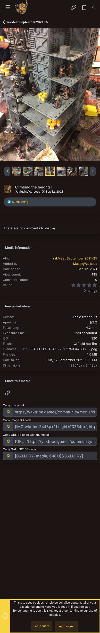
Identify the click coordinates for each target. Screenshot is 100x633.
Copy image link (14, 405)
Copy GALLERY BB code (19, 449)
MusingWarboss (29, 191)
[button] (7, 7)
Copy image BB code (17, 420)
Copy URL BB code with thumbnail (26, 435)
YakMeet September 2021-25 (74, 258)
